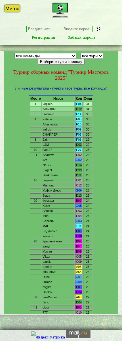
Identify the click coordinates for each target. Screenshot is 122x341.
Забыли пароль (81, 37)
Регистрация (43, 37)
